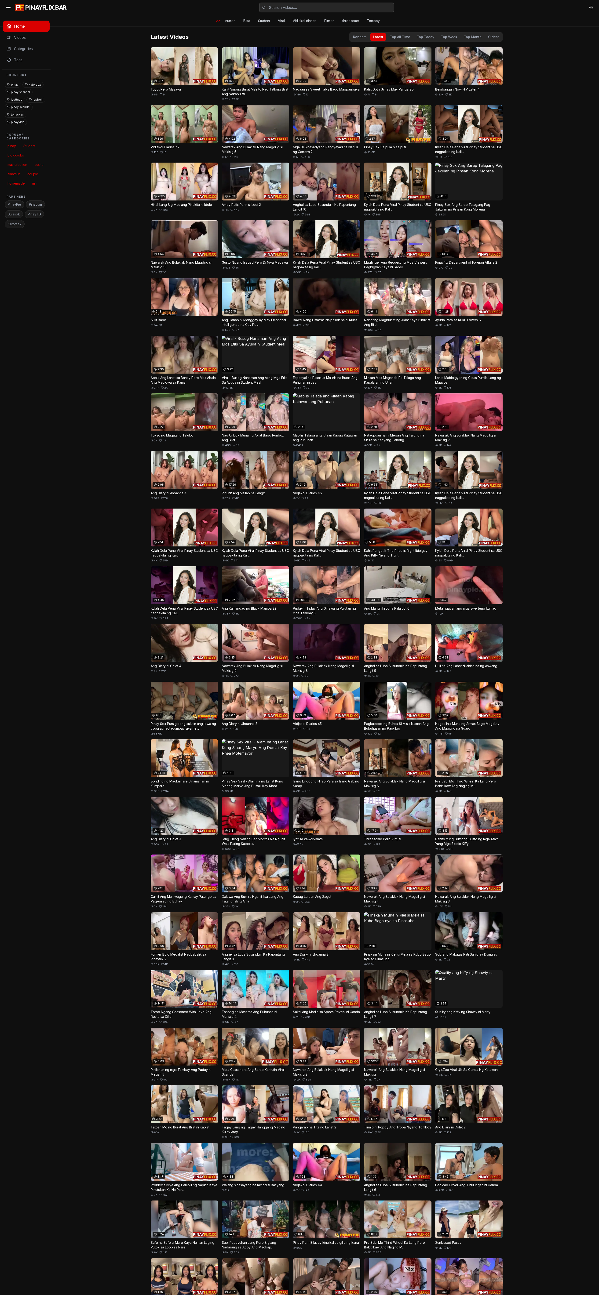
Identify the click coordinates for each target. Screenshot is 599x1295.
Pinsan (329, 21)
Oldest (493, 37)
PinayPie (14, 204)
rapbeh (38, 99)
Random (359, 37)
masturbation (17, 165)
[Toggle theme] (591, 7)
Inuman (230, 21)
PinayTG (34, 214)
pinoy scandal (20, 107)
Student (264, 21)
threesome (350, 21)
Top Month (473, 37)
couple (32, 174)
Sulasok (14, 214)
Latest (378, 37)
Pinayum (35, 204)
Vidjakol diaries (304, 21)
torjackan (17, 114)
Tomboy (373, 21)
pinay (14, 84)
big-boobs (15, 155)
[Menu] (8, 7)
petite (39, 165)
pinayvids (17, 122)
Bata (246, 21)
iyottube (16, 99)
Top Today (425, 37)
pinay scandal (20, 92)
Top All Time (400, 37)
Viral (281, 21)
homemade (16, 183)
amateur (13, 174)
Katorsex (15, 224)
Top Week (449, 37)
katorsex (35, 84)
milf (34, 183)
